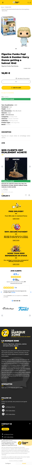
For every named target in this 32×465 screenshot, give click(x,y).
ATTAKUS (5, 189)
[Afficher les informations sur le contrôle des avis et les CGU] (25, 281)
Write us (5, 429)
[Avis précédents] (1, 292)
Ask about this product (24, 78)
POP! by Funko (13, 120)
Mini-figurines (15, 122)
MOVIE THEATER (13, 118)
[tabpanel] (16, 31)
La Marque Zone (10, 407)
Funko (8, 124)
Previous (2, 166)
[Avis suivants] (31, 292)
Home (2, 7)
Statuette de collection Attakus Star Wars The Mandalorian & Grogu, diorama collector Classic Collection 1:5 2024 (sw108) (14, 185)
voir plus (13, 292)
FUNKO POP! (8, 7)
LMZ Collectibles (10, 410)
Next (29, 166)
